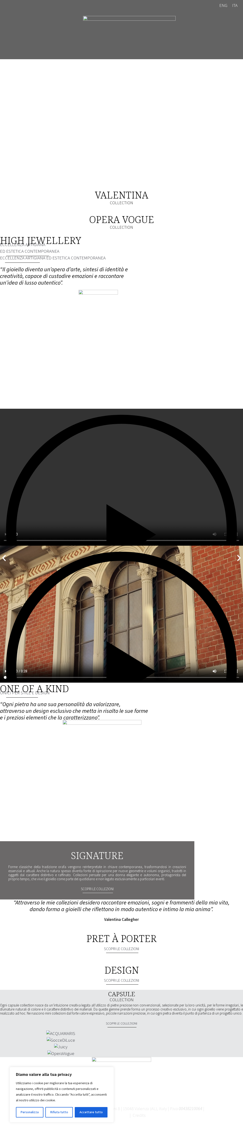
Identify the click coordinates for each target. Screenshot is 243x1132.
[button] (121, 531)
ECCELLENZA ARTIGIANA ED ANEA (29, 248)
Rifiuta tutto (59, 1112)
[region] (61, 1094)
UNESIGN (25, 693)
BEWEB (153, 1115)
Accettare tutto (91, 1112)
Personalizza (30, 1112)
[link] (129, 35)
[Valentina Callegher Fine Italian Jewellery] (129, 35)
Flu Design (119, 1115)
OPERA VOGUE (121, 219)
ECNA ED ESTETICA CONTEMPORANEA (53, 258)
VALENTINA (121, 194)
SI (97, 889)
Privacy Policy (217, 1109)
